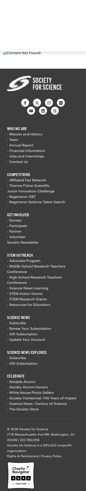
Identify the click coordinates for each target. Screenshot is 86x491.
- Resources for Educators (28, 304)
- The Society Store (23, 409)
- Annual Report (20, 145)
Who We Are (17, 128)
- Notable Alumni (21, 381)
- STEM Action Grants (25, 293)
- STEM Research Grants (27, 299)
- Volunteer (16, 237)
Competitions (18, 174)
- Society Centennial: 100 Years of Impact (42, 398)
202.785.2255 (29, 440)
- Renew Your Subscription (29, 328)
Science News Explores (27, 352)
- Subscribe (16, 323)
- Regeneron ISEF (21, 196)
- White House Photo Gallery (30, 392)
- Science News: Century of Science (37, 403)
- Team (12, 139)
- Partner (14, 231)
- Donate (14, 220)
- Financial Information (26, 150)
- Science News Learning (27, 288)
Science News (18, 317)
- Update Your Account (26, 339)
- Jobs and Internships (25, 156)
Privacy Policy (51, 456)
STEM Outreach (20, 255)
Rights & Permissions (22, 456)
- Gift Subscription (22, 334)
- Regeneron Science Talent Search (36, 202)
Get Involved (18, 214)
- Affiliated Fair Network (26, 180)
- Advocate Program (24, 260)
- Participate (17, 226)
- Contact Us (17, 161)
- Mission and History (24, 134)
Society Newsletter (23, 242)
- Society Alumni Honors (27, 387)
